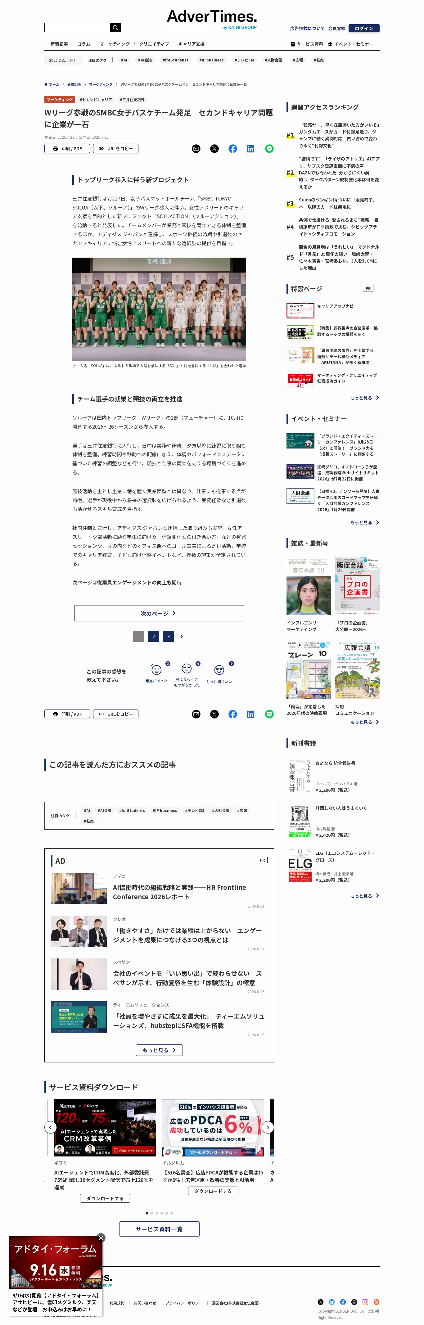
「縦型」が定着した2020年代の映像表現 (306, 709)
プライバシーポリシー (184, 1302)
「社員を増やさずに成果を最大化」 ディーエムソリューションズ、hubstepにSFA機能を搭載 (189, 1021)
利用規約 (117, 1302)
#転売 (319, 59)
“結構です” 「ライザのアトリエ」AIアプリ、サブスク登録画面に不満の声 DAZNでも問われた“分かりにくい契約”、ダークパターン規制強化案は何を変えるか (339, 172)
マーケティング (115, 44)
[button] (196, 148)
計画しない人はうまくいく (341, 808)
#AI (124, 59)
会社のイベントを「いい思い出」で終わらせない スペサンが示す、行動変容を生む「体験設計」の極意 (187, 978)
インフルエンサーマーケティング (303, 626)
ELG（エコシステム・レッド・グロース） (345, 856)
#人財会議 (273, 59)
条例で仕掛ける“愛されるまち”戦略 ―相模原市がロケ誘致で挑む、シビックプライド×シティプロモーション (339, 227)
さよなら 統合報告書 (335, 763)
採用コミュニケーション (354, 709)
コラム (83, 44)
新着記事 (59, 44)
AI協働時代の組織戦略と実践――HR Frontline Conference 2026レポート (179, 892)
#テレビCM (244, 59)
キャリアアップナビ (335, 306)
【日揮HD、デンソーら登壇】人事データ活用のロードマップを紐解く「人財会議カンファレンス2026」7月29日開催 (348, 500)
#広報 (298, 59)
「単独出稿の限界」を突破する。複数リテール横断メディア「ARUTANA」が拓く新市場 (347, 356)
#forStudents (175, 59)
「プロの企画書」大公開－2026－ (352, 626)
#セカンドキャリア (96, 99)
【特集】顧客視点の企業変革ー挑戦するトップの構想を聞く (347, 331)
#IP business (211, 59)
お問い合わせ (145, 1302)
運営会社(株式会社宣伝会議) (236, 1302)
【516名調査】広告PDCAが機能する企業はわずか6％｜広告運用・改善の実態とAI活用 (212, 1176)
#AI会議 (145, 59)
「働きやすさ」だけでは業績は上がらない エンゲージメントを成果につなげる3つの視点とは (187, 935)
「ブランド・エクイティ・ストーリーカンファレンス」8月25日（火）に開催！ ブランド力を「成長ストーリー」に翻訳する (347, 445)
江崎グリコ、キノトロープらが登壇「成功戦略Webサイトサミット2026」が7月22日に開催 (348, 473)
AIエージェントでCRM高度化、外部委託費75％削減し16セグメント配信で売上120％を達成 (103, 1180)
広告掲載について (307, 28)
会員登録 (336, 28)
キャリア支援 (191, 44)
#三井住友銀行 (132, 99)
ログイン (364, 28)
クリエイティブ (154, 44)
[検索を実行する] (115, 27)
